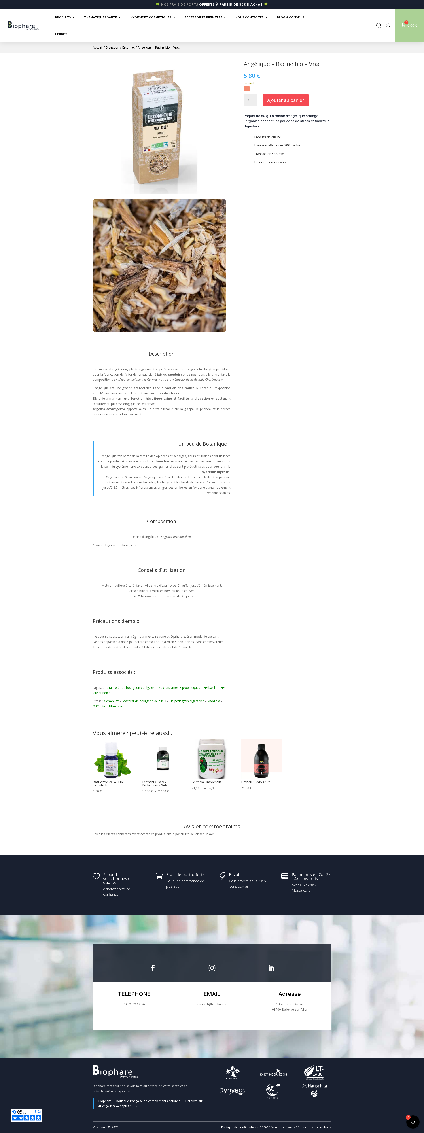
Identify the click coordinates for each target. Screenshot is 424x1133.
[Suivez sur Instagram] (212, 968)
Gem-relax (111, 701)
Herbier (61, 34)
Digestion (112, 47)
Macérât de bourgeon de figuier (131, 687)
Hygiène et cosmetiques (150, 17)
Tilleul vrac (115, 706)
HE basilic (210, 687)
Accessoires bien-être (203, 17)
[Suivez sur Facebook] (152, 968)
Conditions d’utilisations (314, 1127)
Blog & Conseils (290, 17)
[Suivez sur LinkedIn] (271, 968)
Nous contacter (249, 17)
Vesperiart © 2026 (106, 1127)
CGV (265, 1127)
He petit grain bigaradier (187, 701)
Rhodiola (213, 701)
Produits (63, 17)
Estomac (128, 47)
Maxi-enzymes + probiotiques (179, 687)
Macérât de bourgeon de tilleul (144, 701)
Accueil (98, 47)
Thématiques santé (100, 17)
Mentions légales (283, 1127)
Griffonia (99, 706)
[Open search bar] (379, 25)
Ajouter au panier (285, 100)
